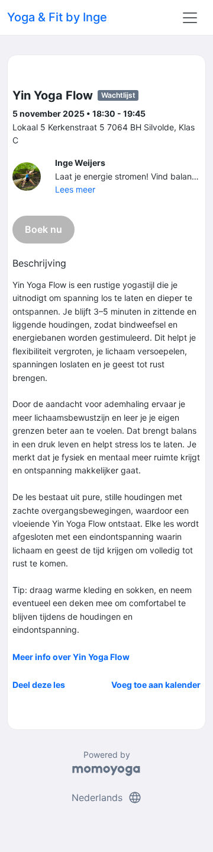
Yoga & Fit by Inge (57, 17)
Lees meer (75, 189)
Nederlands (107, 797)
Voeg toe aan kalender (156, 685)
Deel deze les (38, 685)
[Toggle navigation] (190, 18)
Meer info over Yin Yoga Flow (71, 657)
